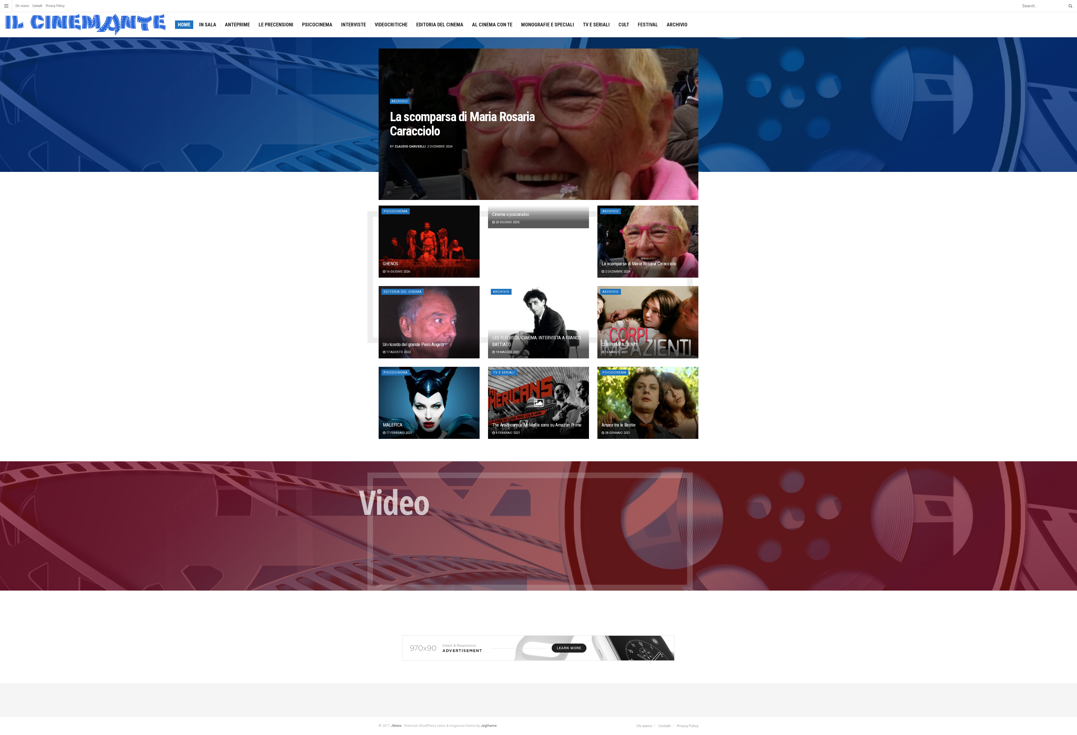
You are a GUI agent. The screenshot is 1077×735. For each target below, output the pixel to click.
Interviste (353, 24)
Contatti (37, 6)
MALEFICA (392, 425)
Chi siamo (22, 6)
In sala (207, 24)
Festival (648, 24)
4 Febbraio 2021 (507, 433)
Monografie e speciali (547, 24)
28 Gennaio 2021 (617, 433)
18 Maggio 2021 (507, 352)
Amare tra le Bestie (619, 425)
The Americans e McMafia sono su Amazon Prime (536, 425)
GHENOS (390, 263)
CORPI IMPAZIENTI (619, 344)
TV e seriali (596, 24)
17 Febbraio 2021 (398, 433)
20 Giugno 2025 (507, 222)
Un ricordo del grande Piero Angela (453, 124)
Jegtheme (489, 726)
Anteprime (237, 24)
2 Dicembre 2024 (617, 271)
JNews (396, 726)
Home (184, 24)
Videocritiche (391, 24)
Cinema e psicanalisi (510, 214)
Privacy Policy (55, 6)
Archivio (677, 24)
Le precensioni (276, 24)
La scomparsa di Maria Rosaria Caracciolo (639, 263)
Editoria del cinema (439, 24)
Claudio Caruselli (410, 146)
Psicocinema (317, 24)
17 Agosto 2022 (398, 352)
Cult (623, 24)
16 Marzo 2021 (616, 352)
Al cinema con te (492, 24)
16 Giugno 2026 (397, 271)
